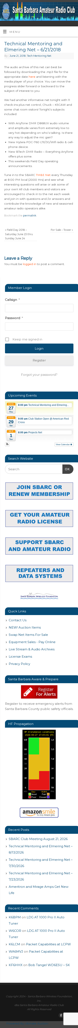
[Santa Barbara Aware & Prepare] (39, 692)
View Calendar (63, 444)
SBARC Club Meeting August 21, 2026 (38, 839)
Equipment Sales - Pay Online (32, 642)
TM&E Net (43, 175)
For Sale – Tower (62, 229)
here (32, 76)
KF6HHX (15, 965)
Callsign (12, 300)
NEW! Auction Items (25, 627)
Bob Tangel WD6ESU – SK (49, 965)
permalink (29, 215)
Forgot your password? (39, 375)
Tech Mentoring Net (39, 55)
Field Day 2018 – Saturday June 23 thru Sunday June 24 (19, 234)
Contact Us (17, 620)
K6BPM (15, 917)
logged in (29, 264)
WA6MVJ (16, 951)
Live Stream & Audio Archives (31, 649)
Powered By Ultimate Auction (27, 1023)
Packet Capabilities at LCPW (48, 944)
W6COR (15, 931)
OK (66, 469)
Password (14, 318)
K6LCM (14, 944)
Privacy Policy (19, 664)
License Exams (20, 656)
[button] (7, 444)
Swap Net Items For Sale (28, 635)
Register (39, 360)
